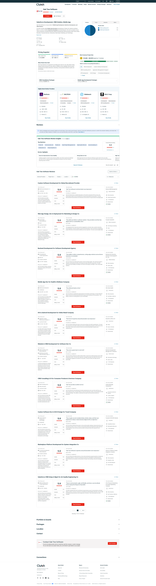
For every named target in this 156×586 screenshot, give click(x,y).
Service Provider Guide (105, 578)
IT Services (74, 4)
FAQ (59, 578)
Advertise (102, 576)
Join (118, 1)
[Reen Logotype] (41, 94)
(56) (68, 98)
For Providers (97, 1)
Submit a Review (113, 171)
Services (87, 22)
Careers (59, 570)
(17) (108, 98)
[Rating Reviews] (109, 147)
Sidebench (87, 94)
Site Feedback (40, 572)
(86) (47, 98)
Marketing (80, 4)
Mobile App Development (104, 29)
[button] (42, 176)
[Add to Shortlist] (63, 16)
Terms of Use (69, 583)
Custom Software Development (100, 66)
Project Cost (51, 176)
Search (77, 1)
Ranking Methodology (62, 576)
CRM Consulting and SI (104, 27)
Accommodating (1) (92, 145)
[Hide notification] (117, 130)
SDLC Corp (108, 94)
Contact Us (39, 575)
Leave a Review (91, 1)
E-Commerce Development (103, 73)
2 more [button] (51, 103)
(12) (113, 147)
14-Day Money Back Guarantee (85, 573)
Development (68, 4)
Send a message (112, 543)
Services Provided (41, 176)
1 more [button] (74, 103)
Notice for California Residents (60, 583)
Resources (109, 4)
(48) (88, 98)
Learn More (80, 132)
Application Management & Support (100, 70)
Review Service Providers (84, 570)
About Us (60, 567)
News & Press (61, 573)
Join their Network (58, 11)
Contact (47, 16)
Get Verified (102, 570)
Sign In (112, 1)
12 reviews (51, 12)
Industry (59, 176)
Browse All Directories (83, 567)
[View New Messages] (106, 1)
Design (85, 4)
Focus (96, 22)
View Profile (47, 118)
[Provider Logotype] (39, 11)
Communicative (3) (49, 145)
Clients (115, 22)
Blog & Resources (83, 576)
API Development (84, 73)
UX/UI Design (93, 73)
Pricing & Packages (101, 4)
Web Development (88, 66)
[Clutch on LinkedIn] (48, 578)
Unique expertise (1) (52, 147)
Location (66, 176)
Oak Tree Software (50, 9)
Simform (46, 94)
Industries (105, 22)
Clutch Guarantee (104, 573)
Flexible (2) (57, 145)
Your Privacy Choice (47, 583)
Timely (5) (41, 145)
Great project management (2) (68, 145)
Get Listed (102, 567)
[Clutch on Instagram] (43, 578)
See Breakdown (110, 149)
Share (117, 183)
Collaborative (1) (42, 147)
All (81, 66)
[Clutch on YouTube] (46, 578)
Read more (39, 35)
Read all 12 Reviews (78, 165)
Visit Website (58, 16)
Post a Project (117, 4)
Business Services (92, 4)
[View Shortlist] (103, 1)
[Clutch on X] (40, 578)
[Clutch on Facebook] (38, 578)
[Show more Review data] (78, 207)
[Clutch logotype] (40, 4)
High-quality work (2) (81, 145)
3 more (83, 75)
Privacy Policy (39, 583)
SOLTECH (67, 94)
